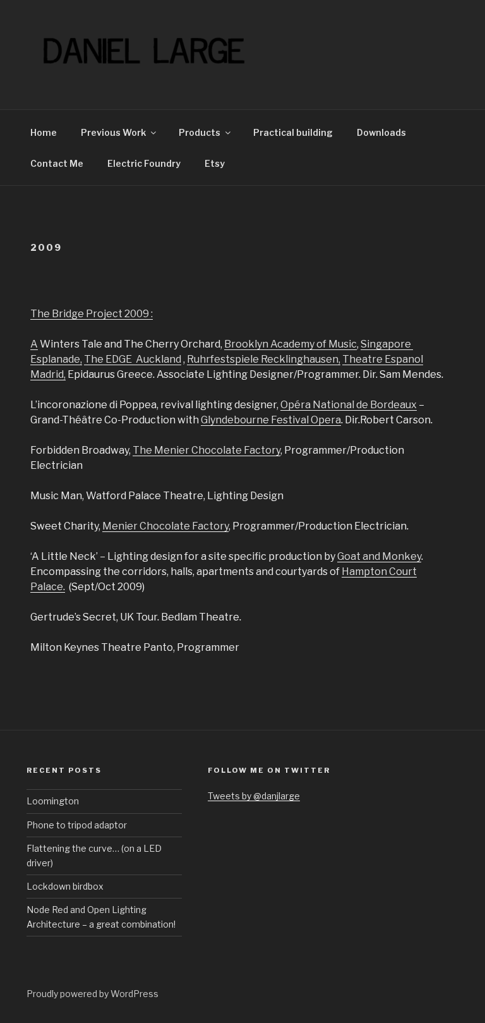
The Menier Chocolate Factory (206, 450)
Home (43, 132)
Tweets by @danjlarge (254, 795)
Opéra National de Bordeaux (348, 405)
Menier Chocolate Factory (165, 526)
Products (199, 132)
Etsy (215, 163)
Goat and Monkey (379, 556)
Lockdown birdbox (65, 886)
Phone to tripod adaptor (77, 825)
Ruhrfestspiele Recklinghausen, (263, 359)
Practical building (293, 132)
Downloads (381, 132)
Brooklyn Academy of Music (290, 344)
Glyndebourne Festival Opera (271, 420)
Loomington (53, 801)
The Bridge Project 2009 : (91, 314)
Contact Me (56, 163)
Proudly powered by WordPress (93, 993)
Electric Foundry (144, 163)
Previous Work (113, 132)
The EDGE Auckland (132, 359)
